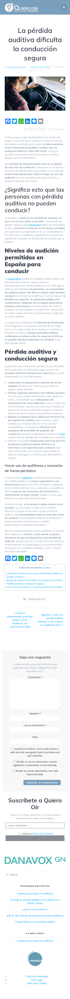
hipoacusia (35, 224)
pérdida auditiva (36, 599)
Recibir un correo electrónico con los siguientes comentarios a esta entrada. (35, 763)
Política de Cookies (37, 983)
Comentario (35, 677)
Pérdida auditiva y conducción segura (25, 583)
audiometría (14, 278)
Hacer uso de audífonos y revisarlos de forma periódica (34, 587)
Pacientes (45, 66)
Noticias (35, 66)
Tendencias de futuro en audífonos (35, 893)
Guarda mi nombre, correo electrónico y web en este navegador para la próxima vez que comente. (35, 752)
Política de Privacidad (42, 833)
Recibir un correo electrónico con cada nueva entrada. (36, 772)
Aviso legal (36, 979)
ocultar (47, 567)
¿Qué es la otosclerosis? (35, 909)
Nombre (35, 713)
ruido (62, 433)
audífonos (27, 477)
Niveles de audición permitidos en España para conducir (35, 580)
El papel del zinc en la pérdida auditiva (35, 921)
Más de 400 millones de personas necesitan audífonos (35, 915)
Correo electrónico (35, 725)
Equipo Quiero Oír (16, 66)
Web (35, 737)
